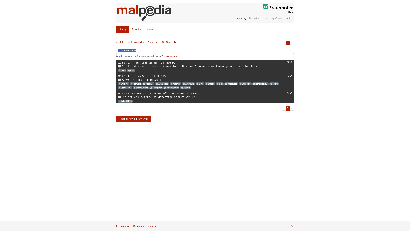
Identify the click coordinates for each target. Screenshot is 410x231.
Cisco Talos (141, 76)
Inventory (241, 18)
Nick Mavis (193, 93)
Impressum (122, 226)
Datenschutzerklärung (145, 226)
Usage (265, 18)
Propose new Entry (169, 56)
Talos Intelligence (145, 62)
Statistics (254, 18)
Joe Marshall (160, 93)
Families (136, 29)
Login (288, 18)
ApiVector (276, 18)
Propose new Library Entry (133, 118)
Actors (150, 29)
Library (123, 29)
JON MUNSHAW (168, 62)
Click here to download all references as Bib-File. (143, 42)
